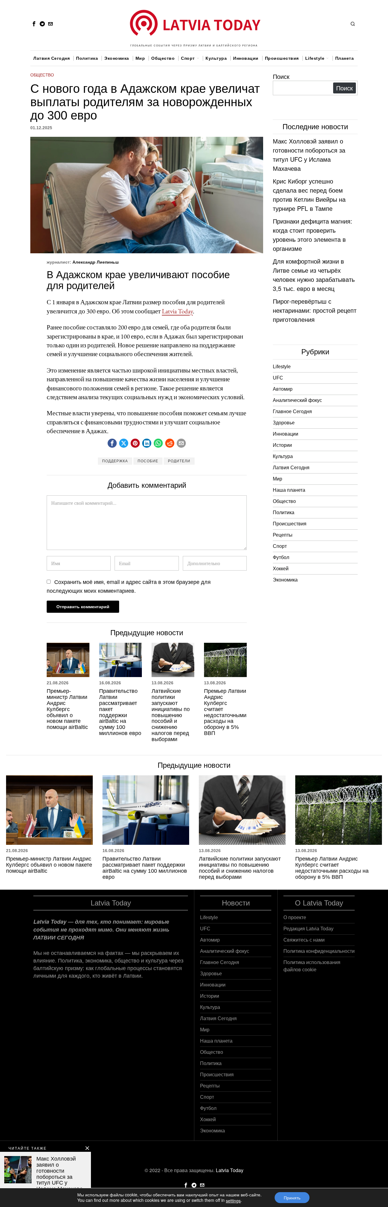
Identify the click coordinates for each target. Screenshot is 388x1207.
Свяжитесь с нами (304, 939)
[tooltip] (34, 23)
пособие (148, 461)
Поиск (281, 76)
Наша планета (289, 490)
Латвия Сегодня (291, 467)
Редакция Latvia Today (308, 928)
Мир (277, 478)
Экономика (285, 579)
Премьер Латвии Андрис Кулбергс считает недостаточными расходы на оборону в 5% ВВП (225, 712)
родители (179, 461)
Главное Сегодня (292, 411)
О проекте (294, 917)
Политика (283, 512)
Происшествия (289, 523)
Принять (292, 1198)
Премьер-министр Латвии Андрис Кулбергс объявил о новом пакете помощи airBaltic (67, 709)
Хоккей (281, 568)
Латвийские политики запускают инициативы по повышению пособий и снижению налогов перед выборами (171, 715)
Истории (282, 445)
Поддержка (115, 461)
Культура (283, 456)
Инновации (285, 434)
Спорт (280, 546)
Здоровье (284, 422)
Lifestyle (282, 366)
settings (233, 1200)
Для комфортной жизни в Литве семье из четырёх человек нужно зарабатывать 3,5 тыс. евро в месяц (314, 275)
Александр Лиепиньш (95, 262)
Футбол (281, 557)
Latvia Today (177, 311)
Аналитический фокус (297, 400)
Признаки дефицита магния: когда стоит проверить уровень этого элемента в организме (312, 235)
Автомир (283, 389)
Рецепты (283, 535)
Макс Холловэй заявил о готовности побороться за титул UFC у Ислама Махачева (309, 155)
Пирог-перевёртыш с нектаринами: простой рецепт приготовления (314, 310)
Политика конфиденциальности (319, 951)
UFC (278, 377)
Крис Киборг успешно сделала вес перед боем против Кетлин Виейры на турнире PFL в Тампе (309, 195)
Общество (42, 74)
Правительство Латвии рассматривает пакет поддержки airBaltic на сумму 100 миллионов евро (120, 712)
